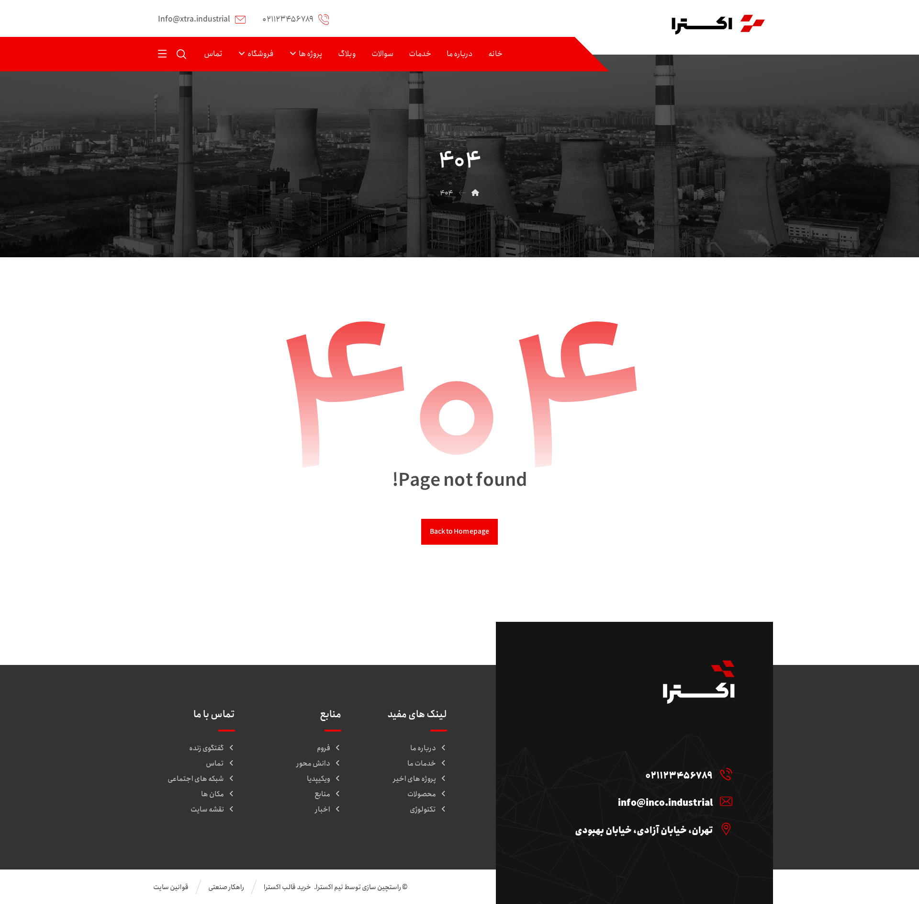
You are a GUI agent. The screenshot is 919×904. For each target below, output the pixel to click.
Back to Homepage (459, 531)
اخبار (322, 809)
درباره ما (423, 748)
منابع (322, 794)
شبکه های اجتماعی (196, 779)
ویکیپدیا (318, 779)
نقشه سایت (207, 809)
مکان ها (212, 794)
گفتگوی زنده (206, 748)
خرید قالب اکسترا (288, 887)
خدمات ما (421, 763)
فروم (323, 748)
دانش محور (313, 763)
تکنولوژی (423, 809)
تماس (215, 763)
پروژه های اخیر (414, 779)
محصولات (421, 794)
